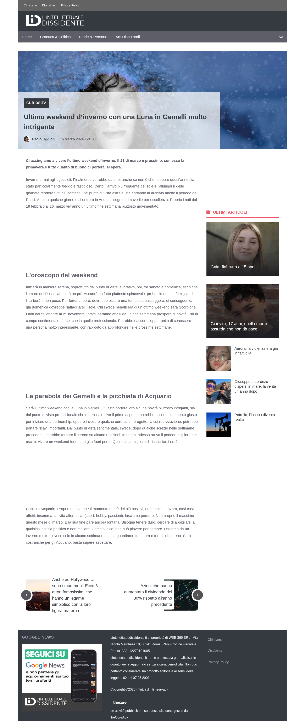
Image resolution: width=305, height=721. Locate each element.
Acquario (47, 509)
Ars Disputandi (128, 37)
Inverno (32, 180)
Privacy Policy (70, 5)
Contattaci (176, 689)
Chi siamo (30, 5)
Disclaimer (49, 5)
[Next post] (198, 595)
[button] (281, 36)
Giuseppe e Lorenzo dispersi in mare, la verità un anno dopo (255, 386)
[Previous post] (26, 595)
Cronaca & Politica (55, 37)
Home (27, 37)
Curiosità (36, 103)
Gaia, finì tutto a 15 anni (233, 267)
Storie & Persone (93, 37)
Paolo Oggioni (44, 139)
